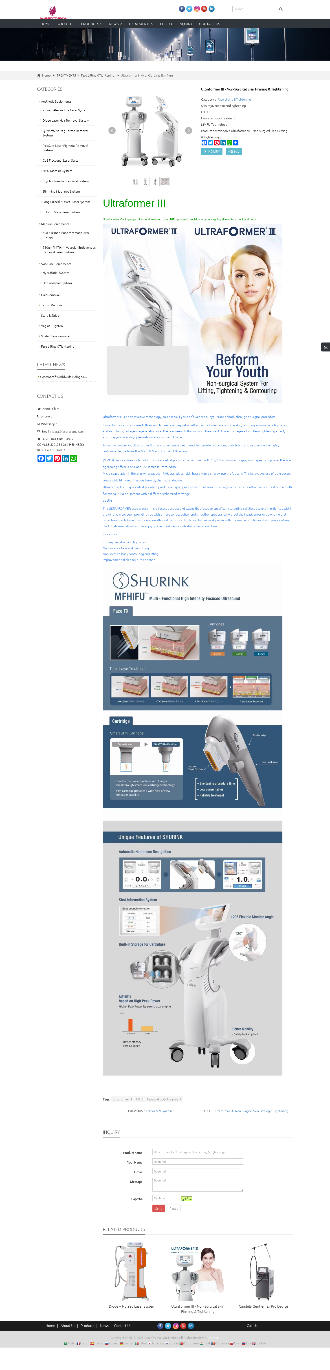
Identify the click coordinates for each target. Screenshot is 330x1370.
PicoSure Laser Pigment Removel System (65, 147)
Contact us (209, 23)
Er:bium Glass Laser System (61, 212)
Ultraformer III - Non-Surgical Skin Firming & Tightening (250, 1111)
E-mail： (140, 1172)
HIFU (139, 1099)
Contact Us (122, 1325)
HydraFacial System (56, 272)
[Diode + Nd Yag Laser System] (132, 1272)
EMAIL (234, 151)
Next (188, 130)
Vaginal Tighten (52, 325)
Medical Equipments (55, 224)
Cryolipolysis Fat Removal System (66, 181)
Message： (138, 1181)
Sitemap (214, 1337)
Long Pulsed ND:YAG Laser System (66, 201)
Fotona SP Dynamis (159, 1111)
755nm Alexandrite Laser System (65, 110)
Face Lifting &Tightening (97, 75)
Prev (112, 130)
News (114, 23)
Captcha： (138, 1199)
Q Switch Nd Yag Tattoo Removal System (65, 132)
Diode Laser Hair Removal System (66, 120)
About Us (68, 1325)
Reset (173, 1208)
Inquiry (185, 23)
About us (65, 23)
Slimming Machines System (61, 191)
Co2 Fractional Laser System (62, 160)
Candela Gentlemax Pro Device (263, 1306)
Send (158, 1208)
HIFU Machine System (58, 170)
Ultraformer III (122, 1099)
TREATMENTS (139, 23)
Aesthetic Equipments (56, 101)
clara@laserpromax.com (69, 431)
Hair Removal (50, 294)
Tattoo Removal (52, 305)
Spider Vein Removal (55, 336)
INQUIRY (213, 151)
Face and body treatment (164, 1099)
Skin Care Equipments (56, 263)
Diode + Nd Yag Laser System (132, 1306)
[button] (101, 23)
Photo (166, 23)
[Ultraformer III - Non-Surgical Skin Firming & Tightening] (197, 1272)
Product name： (134, 1152)
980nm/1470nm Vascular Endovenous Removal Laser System (69, 249)
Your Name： (136, 1162)
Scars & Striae (50, 315)
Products (90, 23)
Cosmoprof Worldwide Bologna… (63, 376)
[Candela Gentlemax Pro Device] (263, 1272)
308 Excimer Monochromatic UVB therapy (66, 234)
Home (45, 23)
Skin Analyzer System (57, 283)
